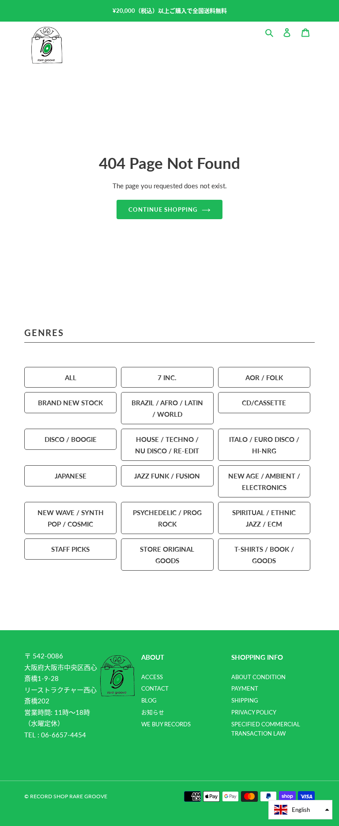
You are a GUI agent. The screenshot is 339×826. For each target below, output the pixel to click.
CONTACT (155, 688)
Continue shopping (163, 209)
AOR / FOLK (264, 377)
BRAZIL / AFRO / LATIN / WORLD (167, 408)
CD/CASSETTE (264, 402)
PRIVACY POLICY (253, 712)
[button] (300, 809)
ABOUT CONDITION (258, 677)
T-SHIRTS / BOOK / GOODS (264, 554)
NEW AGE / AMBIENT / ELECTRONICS (264, 481)
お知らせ (152, 712)
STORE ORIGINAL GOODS (167, 554)
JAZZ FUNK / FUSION (167, 475)
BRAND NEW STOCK (70, 402)
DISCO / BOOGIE (71, 439)
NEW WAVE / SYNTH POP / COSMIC (71, 518)
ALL (70, 377)
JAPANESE (71, 475)
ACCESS (152, 677)
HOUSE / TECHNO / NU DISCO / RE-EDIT (167, 444)
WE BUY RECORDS (166, 724)
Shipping (244, 700)
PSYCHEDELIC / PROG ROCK (167, 518)
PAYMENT (244, 688)
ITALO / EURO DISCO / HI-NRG (264, 444)
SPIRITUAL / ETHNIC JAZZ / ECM (264, 518)
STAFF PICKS (70, 548)
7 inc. (167, 377)
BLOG (149, 700)
